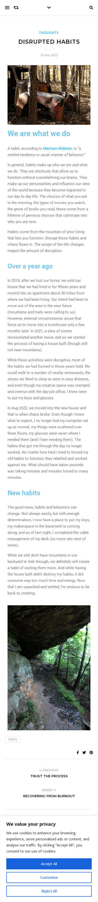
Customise (49, 877)
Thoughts (49, 33)
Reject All (49, 891)
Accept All (49, 863)
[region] (49, 859)
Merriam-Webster (57, 148)
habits (12, 739)
